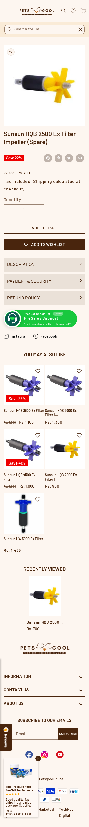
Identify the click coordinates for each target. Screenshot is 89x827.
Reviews (6, 741)
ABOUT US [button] (14, 703)
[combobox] (44, 29)
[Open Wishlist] (73, 10)
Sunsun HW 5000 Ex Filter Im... (23, 541)
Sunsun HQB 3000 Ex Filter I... (61, 412)
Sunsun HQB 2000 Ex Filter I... (61, 477)
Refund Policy (23, 298)
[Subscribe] (68, 734)
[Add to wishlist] (38, 371)
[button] (83, 10)
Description (21, 264)
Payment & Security (29, 281)
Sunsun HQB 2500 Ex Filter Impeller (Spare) (45, 622)
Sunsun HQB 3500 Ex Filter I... (24, 412)
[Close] (80, 29)
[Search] (9, 29)
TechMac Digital (66, 812)
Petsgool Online (51, 779)
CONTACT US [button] (16, 689)
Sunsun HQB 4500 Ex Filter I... (19, 477)
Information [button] (17, 676)
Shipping (42, 181)
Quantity (12, 199)
